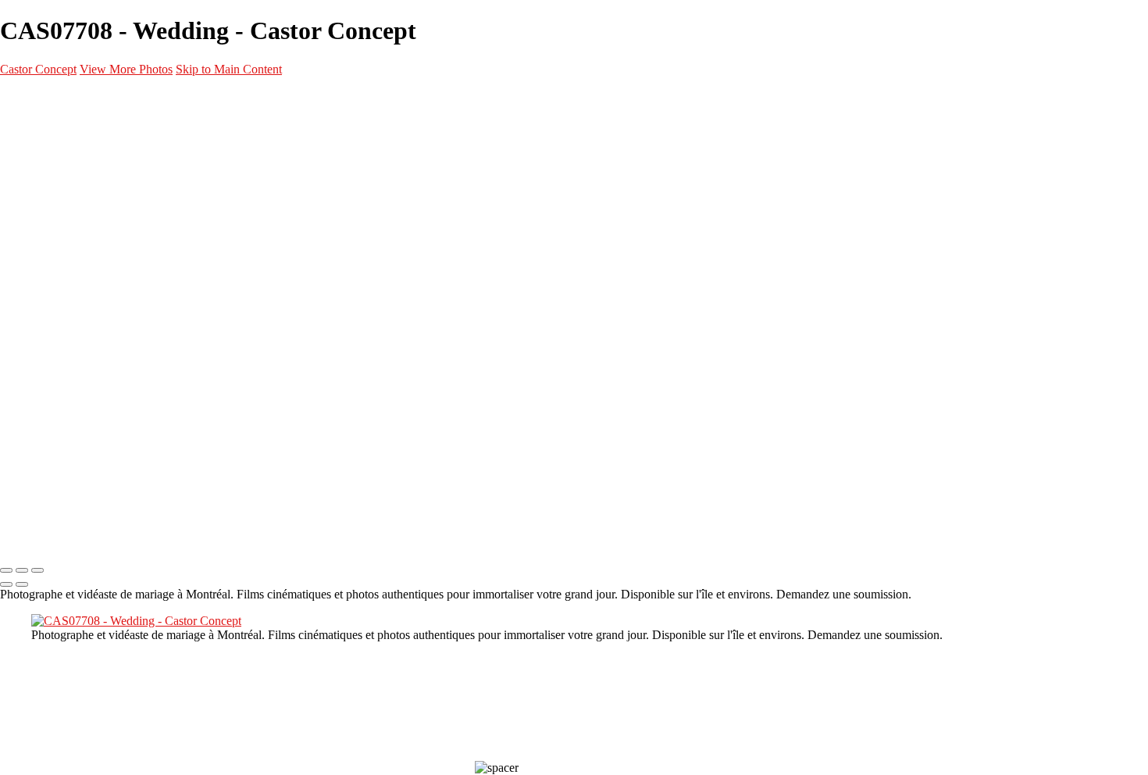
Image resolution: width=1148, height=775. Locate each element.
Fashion (80, 186)
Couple (78, 242)
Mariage (82, 223)
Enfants (80, 261)
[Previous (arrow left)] (6, 584)
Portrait (82, 167)
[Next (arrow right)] (22, 584)
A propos (52, 336)
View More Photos (126, 69)
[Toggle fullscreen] (22, 570)
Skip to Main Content (229, 69)
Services (51, 298)
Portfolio (52, 129)
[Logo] (86, 98)
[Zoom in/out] (37, 570)
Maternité (86, 204)
